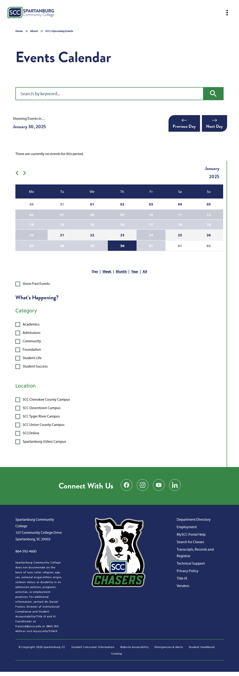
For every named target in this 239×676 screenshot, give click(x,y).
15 (92, 224)
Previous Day (184, 126)
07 (62, 214)
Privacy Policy (187, 570)
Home (19, 31)
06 (31, 214)
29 (92, 245)
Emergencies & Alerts (169, 647)
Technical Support (191, 563)
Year (135, 271)
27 (31, 245)
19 (209, 224)
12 (209, 214)
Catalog (116, 653)
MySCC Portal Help (191, 534)
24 (151, 235)
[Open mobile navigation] (227, 12)
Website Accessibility (134, 647)
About (34, 31)
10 (151, 214)
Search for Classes (190, 541)
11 (180, 214)
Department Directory (194, 519)
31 (151, 245)
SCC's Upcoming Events (59, 31)
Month (121, 271)
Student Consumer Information (92, 647)
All (145, 271)
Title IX (182, 578)
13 (31, 224)
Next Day (214, 126)
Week (107, 271)
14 (62, 224)
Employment (187, 526)
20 (31, 235)
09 (122, 214)
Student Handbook (202, 647)
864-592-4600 (25, 551)
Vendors (183, 585)
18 (180, 224)
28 (62, 245)
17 (151, 224)
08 (92, 214)
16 (122, 224)
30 (122, 245)
